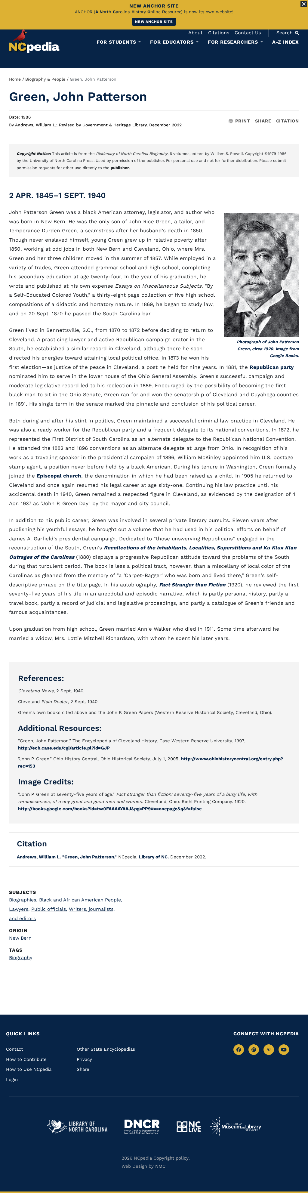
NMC (160, 1166)
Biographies (23, 900)
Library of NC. (154, 857)
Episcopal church (59, 476)
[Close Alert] (303, 4)
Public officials (49, 909)
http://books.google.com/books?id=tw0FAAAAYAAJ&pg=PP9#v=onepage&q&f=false (110, 808)
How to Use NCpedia (28, 1069)
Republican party (272, 367)
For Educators (171, 42)
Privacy (84, 1059)
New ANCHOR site (154, 22)
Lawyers (19, 909)
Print (242, 121)
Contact (14, 1049)
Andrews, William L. (36, 124)
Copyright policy (171, 1158)
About (195, 33)
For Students (116, 42)
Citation (287, 121)
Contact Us (248, 33)
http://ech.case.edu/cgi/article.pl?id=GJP (64, 748)
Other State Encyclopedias (106, 1049)
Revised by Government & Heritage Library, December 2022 (120, 124)
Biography (20, 957)
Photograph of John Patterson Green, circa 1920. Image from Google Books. (268, 348)
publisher (120, 167)
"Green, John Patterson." (89, 857)
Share (263, 121)
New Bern (20, 938)
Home (15, 79)
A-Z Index (285, 42)
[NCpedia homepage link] (34, 40)
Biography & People (45, 79)
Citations (218, 33)
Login (12, 1079)
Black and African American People (80, 900)
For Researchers (233, 42)
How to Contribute (26, 1059)
